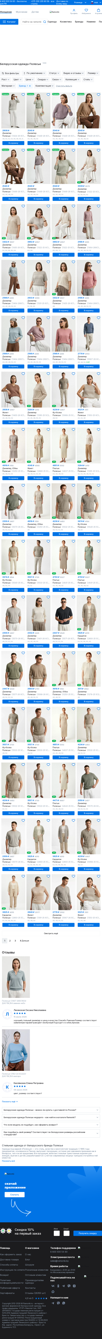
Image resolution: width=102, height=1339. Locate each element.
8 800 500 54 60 (58, 1252)
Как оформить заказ (11, 1254)
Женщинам (6, 12)
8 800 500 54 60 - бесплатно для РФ (13, 2)
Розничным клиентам (36, 1270)
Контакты (30, 1288)
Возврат (4, 1275)
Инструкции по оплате (12, 1270)
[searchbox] (34, 22)
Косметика (66, 21)
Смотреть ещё (51, 933)
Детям (35, 12)
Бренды (79, 21)
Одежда (52, 21)
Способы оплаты (9, 1265)
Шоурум (29, 1265)
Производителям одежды (34, 1281)
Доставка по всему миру (62, 2)
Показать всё (8, 1161)
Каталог (11, 21)
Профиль (74, 13)
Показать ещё (8, 1101)
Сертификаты (7, 1293)
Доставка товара (9, 1259)
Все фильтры (12, 73)
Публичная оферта (10, 1288)
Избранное (86, 13)
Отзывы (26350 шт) (35, 1293)
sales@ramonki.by (59, 1261)
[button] (23, 94)
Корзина (98, 13)
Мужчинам (21, 12)
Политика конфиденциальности (11, 1281)
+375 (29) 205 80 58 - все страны (42, 2)
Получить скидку (88, 1233)
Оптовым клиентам (35, 1275)
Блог (27, 1259)
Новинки (91, 21)
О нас (28, 1254)
